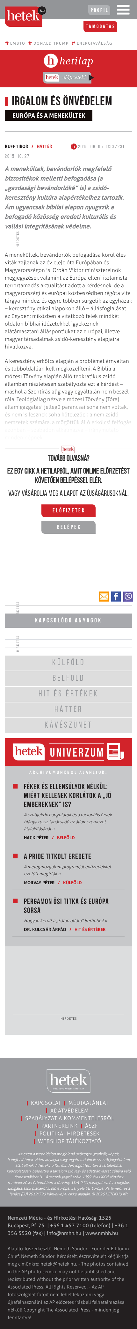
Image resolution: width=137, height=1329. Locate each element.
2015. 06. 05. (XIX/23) (101, 147)
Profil (100, 10)
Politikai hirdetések (70, 1133)
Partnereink (59, 1126)
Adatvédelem (69, 1110)
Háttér (44, 146)
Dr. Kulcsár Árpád (45, 929)
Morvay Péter (39, 882)
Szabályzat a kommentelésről (69, 1118)
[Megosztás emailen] (104, 596)
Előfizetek (69, 511)
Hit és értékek (90, 929)
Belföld (66, 837)
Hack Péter (36, 837)
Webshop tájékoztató (69, 1141)
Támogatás (101, 26)
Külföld (72, 882)
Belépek (69, 528)
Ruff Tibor (16, 146)
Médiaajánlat (88, 1103)
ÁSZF (91, 1126)
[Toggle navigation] (123, 11)
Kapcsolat (46, 1103)
